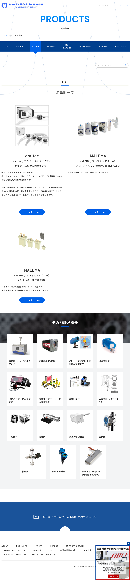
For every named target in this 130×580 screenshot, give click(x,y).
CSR (51, 550)
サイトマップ (103, 5)
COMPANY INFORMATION (14, 550)
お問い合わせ (121, 46)
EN (127, 5)
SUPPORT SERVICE (75, 546)
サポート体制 (85, 46)
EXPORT (54, 546)
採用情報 (103, 46)
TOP (5, 35)
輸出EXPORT (67, 46)
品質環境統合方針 (68, 550)
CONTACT (33, 554)
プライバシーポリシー (11, 554)
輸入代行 (51, 46)
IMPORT (39, 546)
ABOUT (5, 546)
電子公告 (88, 550)
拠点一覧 (37, 550)
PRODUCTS (21, 546)
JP (119, 5)
